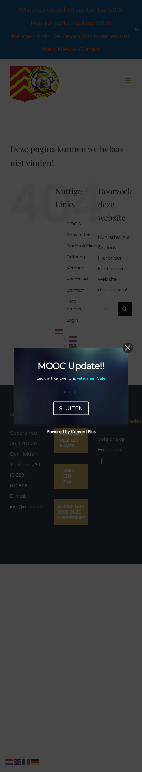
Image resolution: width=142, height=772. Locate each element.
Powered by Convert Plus (71, 431)
